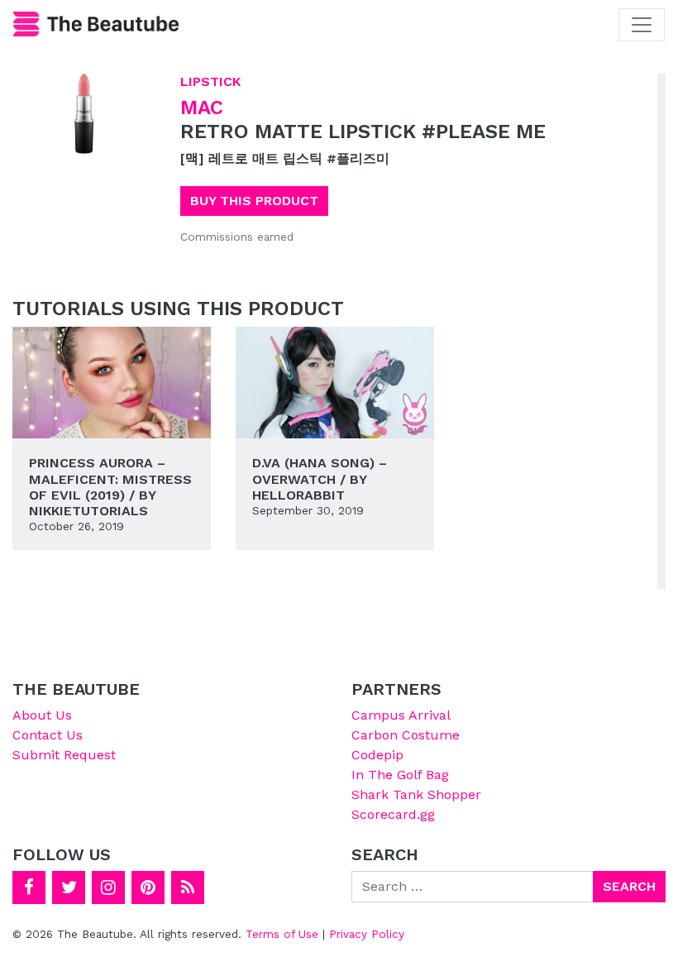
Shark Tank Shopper (416, 794)
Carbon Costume (405, 735)
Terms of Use (282, 933)
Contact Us (47, 735)
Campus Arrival (401, 715)
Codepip (377, 755)
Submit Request (64, 755)
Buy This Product (254, 200)
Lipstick (210, 81)
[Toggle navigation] (641, 24)
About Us (42, 715)
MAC (201, 107)
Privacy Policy (366, 933)
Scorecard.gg (393, 814)
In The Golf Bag (400, 774)
